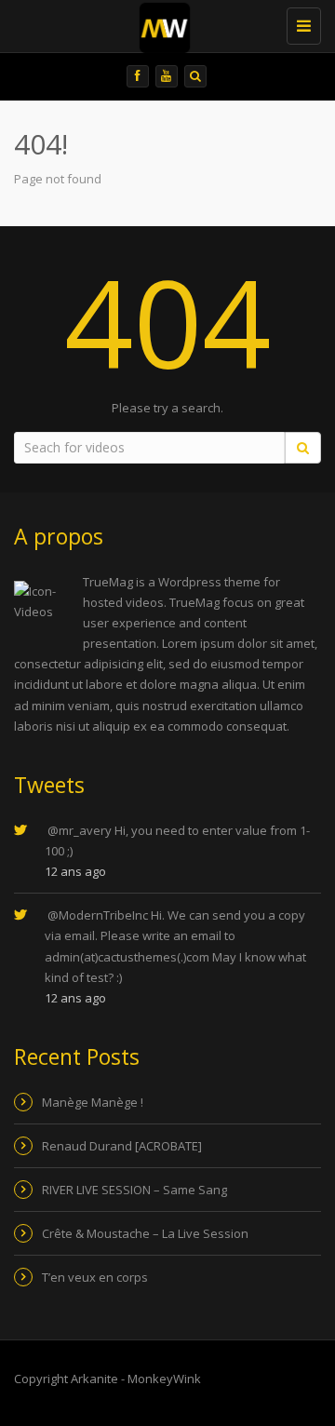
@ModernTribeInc (97, 915)
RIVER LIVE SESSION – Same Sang (134, 1189)
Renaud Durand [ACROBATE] (122, 1145)
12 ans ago (75, 871)
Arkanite (94, 1378)
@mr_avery (79, 830)
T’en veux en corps (95, 1277)
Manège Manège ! (92, 1102)
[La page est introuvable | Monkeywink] (177, 23)
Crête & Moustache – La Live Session (145, 1233)
